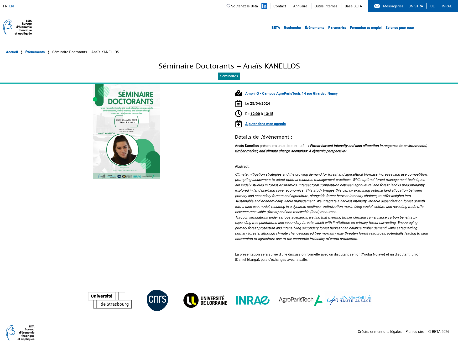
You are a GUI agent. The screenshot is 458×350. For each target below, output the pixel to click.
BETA (275, 27)
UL (432, 6)
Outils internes (326, 6)
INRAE (447, 6)
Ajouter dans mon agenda (265, 123)
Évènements (314, 27)
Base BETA (353, 6)
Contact (279, 6)
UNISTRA (415, 6)
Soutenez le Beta (244, 6)
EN (11, 6)
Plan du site (415, 331)
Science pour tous (399, 27)
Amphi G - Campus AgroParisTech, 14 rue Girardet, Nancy (291, 93)
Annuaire (300, 6)
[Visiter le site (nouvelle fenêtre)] (110, 300)
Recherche (292, 27)
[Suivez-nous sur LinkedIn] (264, 6)
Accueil (12, 51)
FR (5, 6)
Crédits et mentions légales (380, 331)
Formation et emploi (366, 27)
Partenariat (337, 27)
